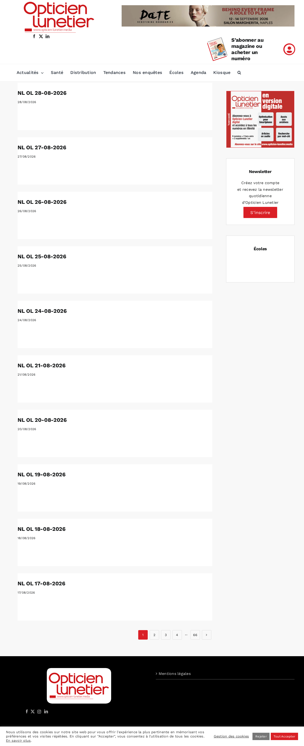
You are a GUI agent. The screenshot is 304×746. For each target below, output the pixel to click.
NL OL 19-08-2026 (41, 474)
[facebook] (34, 36)
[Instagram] (38, 711)
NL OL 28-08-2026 (42, 93)
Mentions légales (175, 673)
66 (195, 635)
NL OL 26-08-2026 (42, 202)
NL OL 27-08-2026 (42, 147)
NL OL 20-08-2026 (42, 420)
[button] (239, 72)
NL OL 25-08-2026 (42, 256)
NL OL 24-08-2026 (42, 311)
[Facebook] (27, 711)
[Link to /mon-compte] (289, 49)
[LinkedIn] (46, 711)
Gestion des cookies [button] (231, 736)
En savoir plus (18, 740)
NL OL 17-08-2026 (41, 583)
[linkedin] (47, 36)
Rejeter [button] (261, 736)
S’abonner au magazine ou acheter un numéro (247, 49)
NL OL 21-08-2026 (41, 365)
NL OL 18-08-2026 (41, 529)
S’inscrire (260, 212)
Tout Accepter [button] (284, 736)
